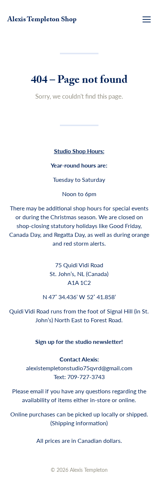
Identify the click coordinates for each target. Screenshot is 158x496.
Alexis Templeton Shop (41, 20)
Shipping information (79, 423)
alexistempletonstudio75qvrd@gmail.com (79, 368)
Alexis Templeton (89, 469)
